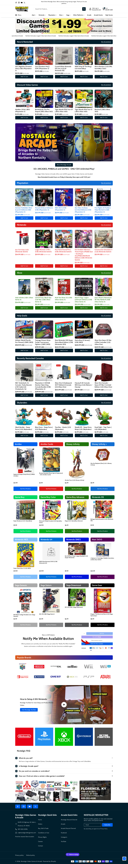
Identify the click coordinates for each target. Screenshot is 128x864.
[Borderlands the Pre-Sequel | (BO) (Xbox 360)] (44, 99)
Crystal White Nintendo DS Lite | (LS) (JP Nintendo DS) (63, 69)
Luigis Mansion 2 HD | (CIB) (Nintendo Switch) (43, 251)
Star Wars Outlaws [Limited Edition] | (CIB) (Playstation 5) (83, 210)
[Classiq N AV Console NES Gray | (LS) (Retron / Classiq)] (84, 372)
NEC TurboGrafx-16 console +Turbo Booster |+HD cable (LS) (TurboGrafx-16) (23, 386)
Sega (67, 15)
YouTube (63, 841)
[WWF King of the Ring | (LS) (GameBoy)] (84, 56)
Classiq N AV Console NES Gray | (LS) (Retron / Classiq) (83, 385)
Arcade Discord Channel (68, 828)
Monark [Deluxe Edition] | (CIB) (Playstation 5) (44, 209)
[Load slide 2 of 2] (64, 32)
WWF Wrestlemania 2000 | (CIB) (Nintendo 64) (48, 562)
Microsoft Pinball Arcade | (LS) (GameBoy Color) (50, 521)
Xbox (60, 15)
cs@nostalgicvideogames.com (27, 832)
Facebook (64, 833)
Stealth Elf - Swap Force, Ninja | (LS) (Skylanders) (83, 428)
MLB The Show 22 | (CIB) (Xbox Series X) (63, 299)
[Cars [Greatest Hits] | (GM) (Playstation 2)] (44, 56)
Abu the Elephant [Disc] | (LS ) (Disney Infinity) (101, 464)
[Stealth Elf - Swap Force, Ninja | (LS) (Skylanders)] (84, 416)
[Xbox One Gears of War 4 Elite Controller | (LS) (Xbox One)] (104, 329)
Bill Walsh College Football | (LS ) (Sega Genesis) (24, 615)
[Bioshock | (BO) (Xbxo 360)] (104, 99)
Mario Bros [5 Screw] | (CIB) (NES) (82, 341)
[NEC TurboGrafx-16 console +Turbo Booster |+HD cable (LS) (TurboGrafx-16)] (24, 372)
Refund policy (30, 855)
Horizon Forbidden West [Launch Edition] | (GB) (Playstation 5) (23, 210)
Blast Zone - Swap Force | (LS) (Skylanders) (44, 428)
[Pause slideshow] (71, 31)
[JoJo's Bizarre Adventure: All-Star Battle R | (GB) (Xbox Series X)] (104, 287)
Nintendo (41, 15)
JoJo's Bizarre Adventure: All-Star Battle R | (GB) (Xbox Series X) (103, 300)
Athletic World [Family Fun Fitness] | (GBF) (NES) (24, 341)
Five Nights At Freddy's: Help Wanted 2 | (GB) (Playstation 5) (103, 210)
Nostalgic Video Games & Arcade (31, 861)
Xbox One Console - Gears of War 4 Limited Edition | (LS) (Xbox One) (103, 385)
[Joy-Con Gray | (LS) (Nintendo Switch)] (24, 239)
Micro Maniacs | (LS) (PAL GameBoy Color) (103, 67)
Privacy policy (19, 855)
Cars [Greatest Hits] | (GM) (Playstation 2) (42, 67)
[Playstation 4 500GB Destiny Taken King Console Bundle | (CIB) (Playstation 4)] (44, 372)
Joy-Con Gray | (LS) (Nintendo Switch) (22, 251)
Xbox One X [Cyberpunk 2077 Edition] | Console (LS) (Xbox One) (63, 385)
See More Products (25, 488)
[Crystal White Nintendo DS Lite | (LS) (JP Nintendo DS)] (64, 56)
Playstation (51, 15)
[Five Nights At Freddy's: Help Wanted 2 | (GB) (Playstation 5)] (104, 197)
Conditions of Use (43, 833)
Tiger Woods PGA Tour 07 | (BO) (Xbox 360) (64, 110)
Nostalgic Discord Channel (69, 819)
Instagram (64, 837)
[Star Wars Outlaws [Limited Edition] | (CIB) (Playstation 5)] (84, 197)
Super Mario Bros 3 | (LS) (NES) (22, 568)
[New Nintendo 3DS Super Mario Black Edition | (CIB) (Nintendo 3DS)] (64, 329)
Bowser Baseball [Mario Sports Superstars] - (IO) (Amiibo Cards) (51, 473)
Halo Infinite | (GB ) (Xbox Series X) (24, 299)
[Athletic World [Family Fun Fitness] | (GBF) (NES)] (24, 329)
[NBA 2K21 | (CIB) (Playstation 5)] (64, 197)
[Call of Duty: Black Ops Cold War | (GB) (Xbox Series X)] (44, 287)
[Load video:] (64, 704)
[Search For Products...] (84, 9)
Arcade (63, 824)
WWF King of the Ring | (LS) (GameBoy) (83, 67)
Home (40, 819)
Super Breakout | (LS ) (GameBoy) (22, 521)
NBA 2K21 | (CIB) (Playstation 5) (60, 209)
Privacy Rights (42, 837)
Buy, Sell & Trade (43, 828)
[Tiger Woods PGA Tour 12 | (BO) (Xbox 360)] (84, 99)
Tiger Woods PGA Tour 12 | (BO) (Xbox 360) (83, 110)
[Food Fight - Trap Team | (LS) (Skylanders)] (104, 416)
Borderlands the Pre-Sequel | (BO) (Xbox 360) (44, 110)
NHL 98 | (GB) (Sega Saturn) (47, 614)
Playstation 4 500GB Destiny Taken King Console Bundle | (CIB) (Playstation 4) (43, 386)
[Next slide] (68, 31)
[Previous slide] (56, 31)
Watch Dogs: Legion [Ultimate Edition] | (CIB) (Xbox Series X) (83, 300)
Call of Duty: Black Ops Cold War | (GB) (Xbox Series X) (43, 300)
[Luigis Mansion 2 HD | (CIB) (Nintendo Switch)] (44, 239)
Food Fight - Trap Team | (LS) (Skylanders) (103, 428)
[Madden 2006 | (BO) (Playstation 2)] (24, 99)
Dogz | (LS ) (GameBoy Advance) (74, 521)
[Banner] (22, 666)
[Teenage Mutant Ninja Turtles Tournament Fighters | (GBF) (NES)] (44, 329)
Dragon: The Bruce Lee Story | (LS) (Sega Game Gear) (102, 614)
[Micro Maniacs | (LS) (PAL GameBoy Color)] (104, 56)
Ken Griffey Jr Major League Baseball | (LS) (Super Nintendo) (76, 556)
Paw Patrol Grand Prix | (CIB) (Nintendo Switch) (63, 251)
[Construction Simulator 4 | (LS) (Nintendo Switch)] (104, 239)
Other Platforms (78, 15)
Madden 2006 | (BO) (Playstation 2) (22, 110)
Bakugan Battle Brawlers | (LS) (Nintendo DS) (102, 519)
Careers (40, 841)
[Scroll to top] (124, 859)
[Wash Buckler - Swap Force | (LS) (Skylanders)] (24, 416)
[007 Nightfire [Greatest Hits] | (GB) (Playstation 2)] (24, 56)
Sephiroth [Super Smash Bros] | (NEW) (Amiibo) (24, 475)
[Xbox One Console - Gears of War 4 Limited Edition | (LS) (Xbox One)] (104, 372)
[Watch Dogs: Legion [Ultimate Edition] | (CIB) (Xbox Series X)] (84, 287)
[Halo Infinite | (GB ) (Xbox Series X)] (24, 287)
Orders (40, 824)
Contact (40, 846)
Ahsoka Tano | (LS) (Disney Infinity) (74, 480)
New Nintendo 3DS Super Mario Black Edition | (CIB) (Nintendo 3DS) (64, 342)
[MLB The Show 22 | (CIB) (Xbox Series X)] (64, 287)
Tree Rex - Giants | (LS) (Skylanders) (63, 428)
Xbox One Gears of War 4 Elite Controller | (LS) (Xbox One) (103, 342)
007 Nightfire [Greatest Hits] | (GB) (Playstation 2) (23, 69)
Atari (33, 15)
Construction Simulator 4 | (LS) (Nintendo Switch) (103, 251)
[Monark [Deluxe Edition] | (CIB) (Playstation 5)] (44, 197)
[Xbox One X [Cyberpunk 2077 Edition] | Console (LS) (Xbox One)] (64, 372)
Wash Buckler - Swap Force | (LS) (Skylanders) (23, 428)
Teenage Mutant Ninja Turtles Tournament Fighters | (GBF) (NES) (42, 342)
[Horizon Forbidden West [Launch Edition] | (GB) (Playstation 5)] (24, 197)
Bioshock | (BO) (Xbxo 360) (102, 110)
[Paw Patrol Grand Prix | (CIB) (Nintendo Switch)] (64, 239)
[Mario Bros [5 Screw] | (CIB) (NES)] (84, 329)
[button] (107, 9)
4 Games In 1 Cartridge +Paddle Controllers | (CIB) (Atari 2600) (102, 558)
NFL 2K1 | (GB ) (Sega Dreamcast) (74, 607)
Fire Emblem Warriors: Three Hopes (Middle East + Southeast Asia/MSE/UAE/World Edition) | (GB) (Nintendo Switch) (84, 255)
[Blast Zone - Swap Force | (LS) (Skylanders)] (44, 416)
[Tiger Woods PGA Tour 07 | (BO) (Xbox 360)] (64, 99)
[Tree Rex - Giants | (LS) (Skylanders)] (64, 416)
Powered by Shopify (49, 861)
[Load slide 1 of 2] (61, 32)
